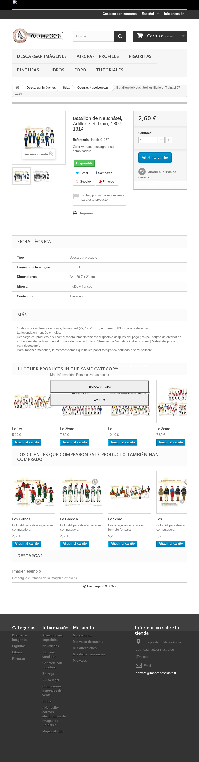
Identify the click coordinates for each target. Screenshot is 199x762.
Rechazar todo (99, 386)
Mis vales (80, 660)
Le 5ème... (116, 519)
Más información (62, 374)
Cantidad (145, 133)
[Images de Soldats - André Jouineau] (39, 35)
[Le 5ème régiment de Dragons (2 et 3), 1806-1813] (129, 492)
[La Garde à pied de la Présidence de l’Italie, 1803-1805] (81, 492)
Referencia (81, 139)
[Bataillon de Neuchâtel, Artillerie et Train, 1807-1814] (21, 176)
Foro (80, 70)
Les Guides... (22, 519)
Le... (111, 429)
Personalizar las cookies (93, 374)
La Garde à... (70, 519)
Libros (56, 70)
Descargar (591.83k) (101, 586)
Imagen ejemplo (26, 571)
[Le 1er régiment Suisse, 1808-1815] (33, 401)
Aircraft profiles (98, 56)
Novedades (50, 646)
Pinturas (28, 70)
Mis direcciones (85, 648)
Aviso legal (50, 680)
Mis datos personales (89, 654)
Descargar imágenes (42, 56)
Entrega (48, 674)
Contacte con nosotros (120, 14)
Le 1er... (18, 429)
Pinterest (108, 181)
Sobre (46, 701)
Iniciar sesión (174, 14)
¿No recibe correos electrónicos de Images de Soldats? (54, 716)
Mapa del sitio (53, 731)
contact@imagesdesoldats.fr (156, 673)
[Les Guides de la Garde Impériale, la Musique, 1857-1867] (33, 492)
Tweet (83, 173)
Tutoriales (109, 70)
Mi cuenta (83, 627)
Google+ (85, 181)
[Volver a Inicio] (17, 88)
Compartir (104, 173)
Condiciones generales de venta (52, 690)
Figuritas (140, 56)
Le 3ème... (164, 429)
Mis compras (82, 635)
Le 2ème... (68, 429)
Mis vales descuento (88, 642)
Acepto (99, 399)
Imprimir (86, 213)
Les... (160, 519)
